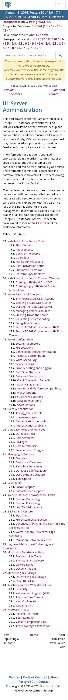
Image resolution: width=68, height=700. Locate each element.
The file (29, 413)
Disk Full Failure (25, 581)
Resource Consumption (30, 355)
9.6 (62, 39)
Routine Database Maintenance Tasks (31, 495)
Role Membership (27, 446)
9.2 (27, 43)
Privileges (21, 442)
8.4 (48, 43)
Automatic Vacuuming (29, 376)
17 (52, 26)
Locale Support (25, 487)
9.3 (20, 43)
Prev (6, 90)
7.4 (18, 48)
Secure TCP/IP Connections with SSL (38, 327)
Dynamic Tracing (26, 568)
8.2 (61, 43)
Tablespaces (24, 478)
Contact (44, 682)
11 (49, 39)
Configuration (27, 601)
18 (45, 26)
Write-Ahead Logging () (33, 593)
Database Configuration (31, 470)
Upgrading (22, 257)
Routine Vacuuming (28, 499)
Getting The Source (28, 253)
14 (10, 30)
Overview (21, 458)
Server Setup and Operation (24, 294)
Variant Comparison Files (31, 622)
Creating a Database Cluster (33, 302)
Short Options (26, 405)
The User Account (35, 298)
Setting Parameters (28, 343)
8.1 (5, 48)
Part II (49, 223)
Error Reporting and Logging (34, 368)
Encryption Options (28, 323)
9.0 (41, 43)
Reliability (21, 589)
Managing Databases (20, 454)
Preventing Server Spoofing (33, 319)
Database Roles (26, 433)
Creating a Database (29, 462)
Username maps (26, 417)
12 (43, 39)
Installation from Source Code (26, 241)
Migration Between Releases (33, 540)
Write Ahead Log (26, 360)
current (14, 74)
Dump (22, 515)
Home (34, 635)
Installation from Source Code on (34, 278)
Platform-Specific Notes (31, 274)
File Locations (24, 347)
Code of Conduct (35, 677)
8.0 (12, 48)
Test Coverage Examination (33, 626)
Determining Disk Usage (31, 577)
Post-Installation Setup (30, 266)
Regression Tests (18, 609)
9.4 (14, 43)
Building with (34, 282)
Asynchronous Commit (30, 597)
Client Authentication (20, 409)
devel (45, 35)
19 (37, 35)
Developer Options (29, 401)
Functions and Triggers (30, 450)
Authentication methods (31, 421)
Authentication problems (31, 425)
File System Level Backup (31, 519)
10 (55, 39)
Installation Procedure (29, 261)
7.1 (39, 48)
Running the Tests (27, 613)
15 (4, 30)
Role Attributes (25, 438)
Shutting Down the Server (32, 315)
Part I (35, 223)
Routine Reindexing (28, 503)
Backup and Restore (20, 511)
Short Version (24, 245)
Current (37, 26)
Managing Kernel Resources (33, 311)
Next (62, 90)
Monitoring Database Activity (25, 552)
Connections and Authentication (36, 352)
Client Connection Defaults (33, 380)
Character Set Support (30, 491)
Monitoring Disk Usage (21, 573)
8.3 (54, 43)
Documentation (14, 22)
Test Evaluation (25, 617)
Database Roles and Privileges (26, 429)
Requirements (24, 249)
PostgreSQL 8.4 (40, 22)
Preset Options (26, 392)
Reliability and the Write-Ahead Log (29, 585)
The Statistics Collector (30, 560)
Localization (14, 482)
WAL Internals (24, 605)
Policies (14, 677)
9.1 (34, 43)
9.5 (7, 43)
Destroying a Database (30, 474)
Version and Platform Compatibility (39, 388)
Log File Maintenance (29, 507)
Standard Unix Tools (28, 556)
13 (37, 39)
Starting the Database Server (34, 306)
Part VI (34, 183)
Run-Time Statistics (28, 372)
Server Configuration (20, 339)
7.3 (25, 48)
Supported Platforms (29, 270)
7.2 (32, 48)
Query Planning (25, 364)
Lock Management (29, 384)
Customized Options (30, 397)
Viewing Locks (24, 564)
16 (58, 26)
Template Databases (29, 466)
